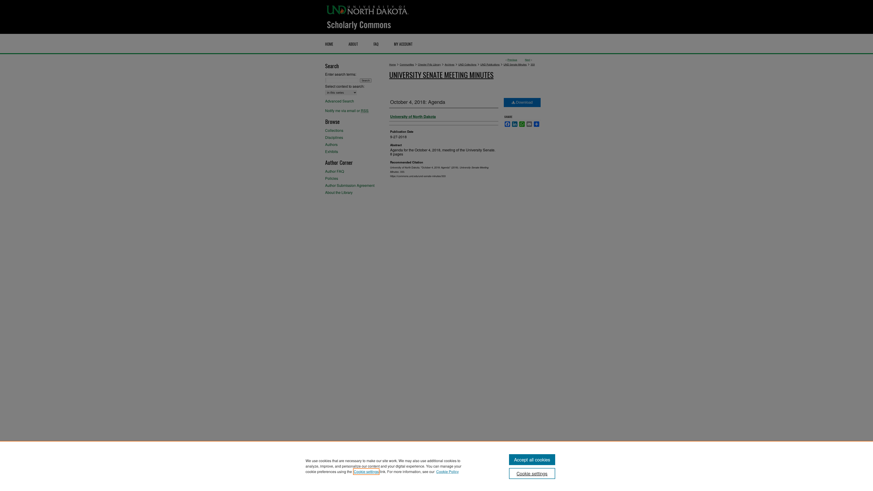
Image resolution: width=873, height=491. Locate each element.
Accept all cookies (532, 459)
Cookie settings (366, 471)
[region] (436, 466)
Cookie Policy (447, 471)
